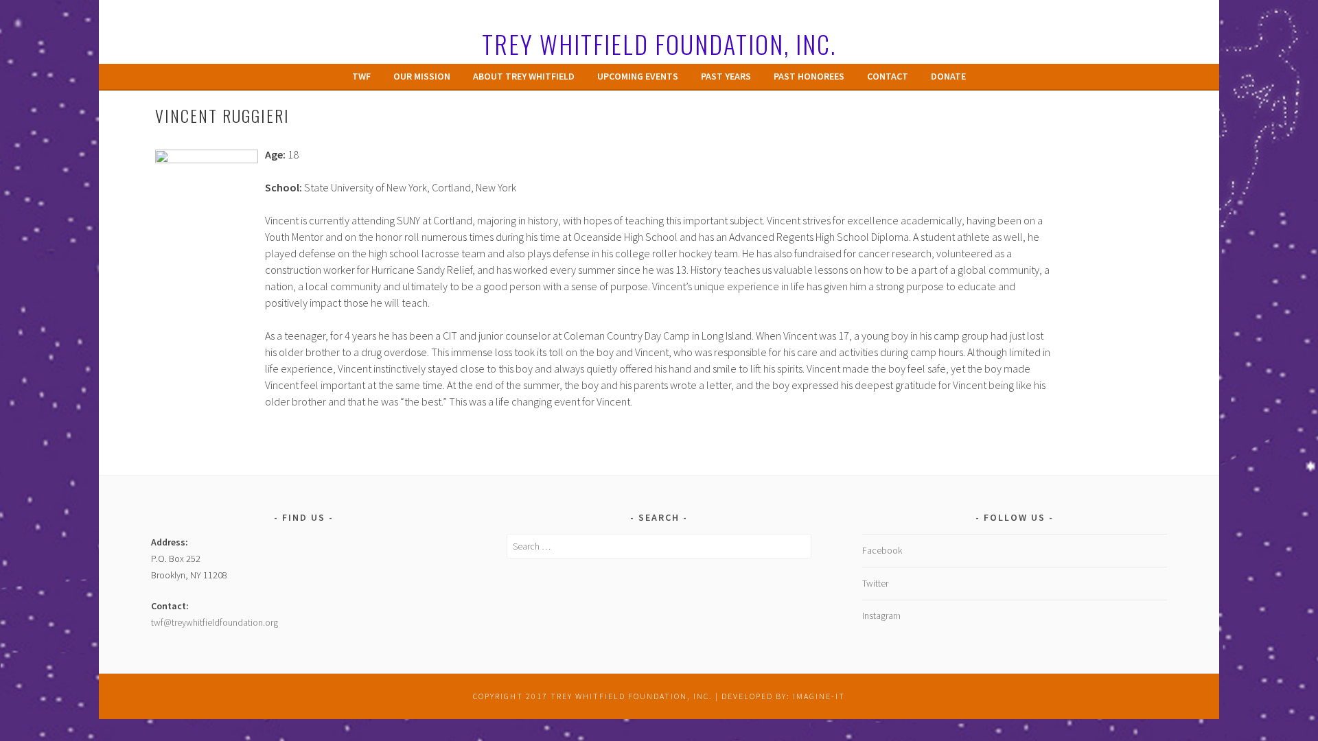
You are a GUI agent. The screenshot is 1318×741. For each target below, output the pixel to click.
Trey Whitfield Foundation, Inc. (659, 43)
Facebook (882, 550)
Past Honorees (809, 76)
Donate (948, 76)
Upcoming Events (637, 76)
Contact (887, 76)
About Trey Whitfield (524, 76)
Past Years (726, 76)
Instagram (881, 615)
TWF (361, 76)
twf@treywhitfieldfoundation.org (214, 622)
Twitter (875, 583)
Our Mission (421, 76)
